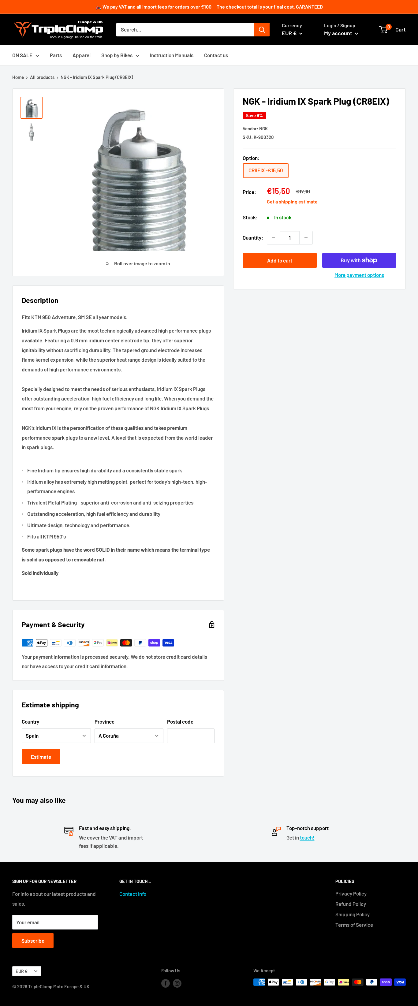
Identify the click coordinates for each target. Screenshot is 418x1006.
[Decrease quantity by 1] (273, 237)
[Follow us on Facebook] (165, 983)
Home (18, 77)
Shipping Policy (352, 914)
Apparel (82, 55)
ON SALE (22, 55)
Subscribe (32, 940)
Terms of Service (354, 925)
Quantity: (253, 237)
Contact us (216, 55)
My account (338, 33)
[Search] (262, 29)
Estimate (41, 757)
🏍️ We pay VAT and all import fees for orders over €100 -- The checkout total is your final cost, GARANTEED (209, 6)
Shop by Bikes (116, 55)
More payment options (359, 275)
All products (42, 77)
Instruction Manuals (171, 55)
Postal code (180, 721)
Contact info (132, 894)
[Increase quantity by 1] (306, 237)
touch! (307, 837)
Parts (56, 55)
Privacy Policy (351, 893)
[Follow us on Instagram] (177, 983)
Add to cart (279, 260)
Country (30, 721)
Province (104, 721)
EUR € (22, 971)
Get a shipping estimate (292, 201)
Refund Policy (350, 904)
